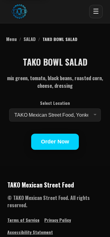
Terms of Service (23, 220)
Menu (11, 39)
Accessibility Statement (30, 232)
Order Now (55, 142)
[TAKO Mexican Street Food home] (19, 11)
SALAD (30, 39)
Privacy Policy (57, 220)
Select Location (55, 103)
